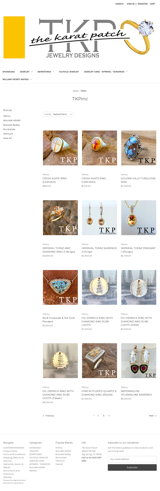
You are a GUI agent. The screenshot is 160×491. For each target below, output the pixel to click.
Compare (59, 148)
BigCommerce (20, 480)
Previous (49, 415)
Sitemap (7, 477)
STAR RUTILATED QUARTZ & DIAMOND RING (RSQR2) (99, 393)
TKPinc (7, 116)
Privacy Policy (10, 451)
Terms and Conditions (14, 454)
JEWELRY (25, 71)
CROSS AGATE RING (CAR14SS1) (54, 180)
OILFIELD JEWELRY (69, 71)
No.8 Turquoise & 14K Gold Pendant (58, 319)
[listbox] (63, 114)
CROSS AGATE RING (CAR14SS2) (94, 180)
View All (7, 138)
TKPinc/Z (8, 133)
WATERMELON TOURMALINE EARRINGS (136, 393)
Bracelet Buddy (11, 124)
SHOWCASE (8, 71)
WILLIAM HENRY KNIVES (15, 79)
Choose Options (138, 223)
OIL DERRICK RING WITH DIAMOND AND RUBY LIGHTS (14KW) (136, 321)
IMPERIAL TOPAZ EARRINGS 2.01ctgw (99, 250)
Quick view (59, 142)
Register (143, 3)
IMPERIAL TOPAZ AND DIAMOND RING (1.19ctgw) (58, 250)
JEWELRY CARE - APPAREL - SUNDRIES (104, 71)
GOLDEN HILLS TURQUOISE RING (138, 180)
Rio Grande (9, 129)
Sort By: (47, 114)
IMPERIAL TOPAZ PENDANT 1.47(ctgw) (138, 250)
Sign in (130, 3)
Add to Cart (60, 153)
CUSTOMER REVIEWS (13, 447)
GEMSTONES (44, 71)
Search (119, 3)
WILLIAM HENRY (12, 120)
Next (151, 415)
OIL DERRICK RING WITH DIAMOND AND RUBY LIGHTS (97, 321)
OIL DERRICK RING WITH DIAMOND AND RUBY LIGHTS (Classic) (58, 395)
